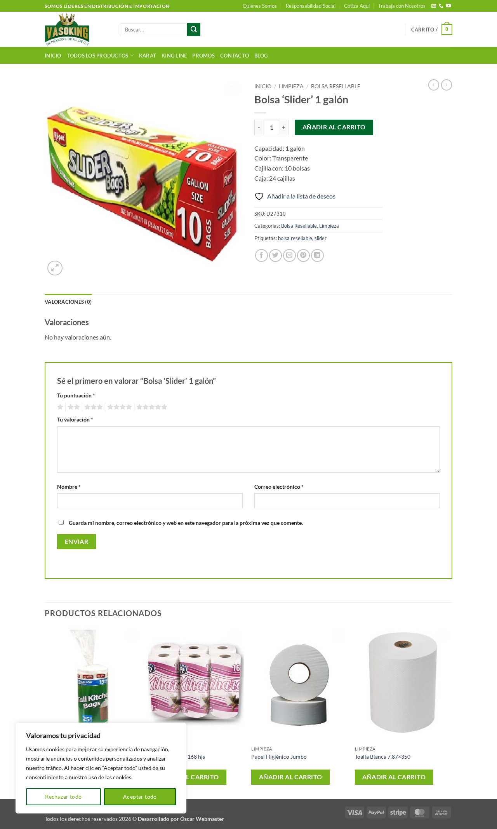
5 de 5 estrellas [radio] (150, 407)
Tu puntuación (76, 395)
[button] (431, 29)
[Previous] (45, 712)
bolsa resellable (295, 238)
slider (321, 238)
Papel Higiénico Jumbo (279, 756)
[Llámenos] (441, 6)
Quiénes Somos (260, 6)
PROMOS (203, 55)
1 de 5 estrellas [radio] (59, 407)
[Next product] (433, 84)
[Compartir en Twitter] (275, 255)
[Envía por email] (289, 255)
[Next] (450, 712)
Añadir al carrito (334, 127)
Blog (261, 55)
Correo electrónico (279, 486)
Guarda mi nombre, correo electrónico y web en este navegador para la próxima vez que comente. (186, 522)
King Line (174, 55)
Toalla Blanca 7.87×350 (382, 756)
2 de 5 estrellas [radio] (72, 407)
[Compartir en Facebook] (261, 255)
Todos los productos (98, 55)
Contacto (234, 55)
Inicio (53, 55)
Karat (147, 55)
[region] (101, 768)
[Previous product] (446, 84)
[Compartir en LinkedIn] (317, 255)
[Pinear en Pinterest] (303, 255)
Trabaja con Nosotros (402, 6)
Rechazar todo (63, 796)
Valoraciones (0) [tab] (68, 302)
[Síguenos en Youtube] (448, 6)
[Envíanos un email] (433, 6)
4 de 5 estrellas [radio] (118, 407)
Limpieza (291, 86)
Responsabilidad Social (310, 6)
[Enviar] (193, 29)
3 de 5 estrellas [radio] (92, 407)
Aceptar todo (140, 796)
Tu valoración (75, 419)
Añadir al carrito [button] (187, 776)
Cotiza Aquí (357, 6)
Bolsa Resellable (335, 86)
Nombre (69, 486)
